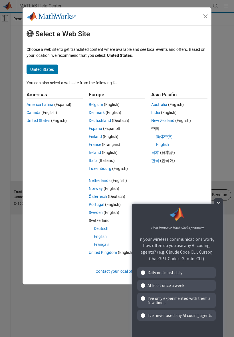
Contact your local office (117, 271)
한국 (155, 160)
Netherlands (99, 180)
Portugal (96, 204)
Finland (95, 136)
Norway (96, 188)
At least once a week (166, 285)
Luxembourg (100, 168)
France (95, 144)
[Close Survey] (218, 203)
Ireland (95, 152)
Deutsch (101, 228)
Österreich (98, 196)
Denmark (97, 112)
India (155, 112)
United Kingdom (103, 252)
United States (38, 120)
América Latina (40, 104)
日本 (155, 152)
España (95, 128)
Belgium (96, 104)
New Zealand (162, 120)
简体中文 (164, 136)
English (100, 236)
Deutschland (100, 120)
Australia (159, 104)
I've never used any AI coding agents (180, 315)
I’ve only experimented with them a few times (179, 300)
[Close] (205, 16)
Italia (93, 160)
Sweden (96, 212)
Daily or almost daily (165, 272)
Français (101, 244)
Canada (34, 112)
